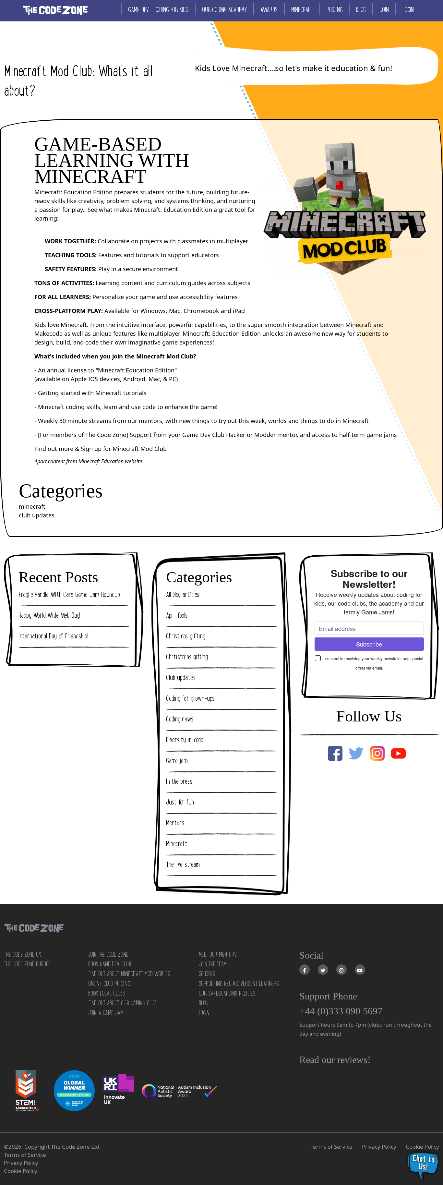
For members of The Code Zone (83, 435)
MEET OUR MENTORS (217, 954)
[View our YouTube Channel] (360, 969)
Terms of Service (331, 1146)
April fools (176, 615)
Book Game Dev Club (109, 964)
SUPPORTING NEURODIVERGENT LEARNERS (239, 983)
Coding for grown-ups (190, 698)
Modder (265, 435)
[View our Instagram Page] (341, 969)
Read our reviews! (335, 1059)
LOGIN (204, 1012)
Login (408, 9)
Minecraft (302, 9)
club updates (36, 515)
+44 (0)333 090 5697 (340, 1011)
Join (384, 9)
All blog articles (182, 595)
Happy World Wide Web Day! (49, 615)
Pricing (334, 9)
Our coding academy (224, 9)
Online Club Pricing (109, 983)
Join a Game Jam (106, 1012)
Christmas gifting (185, 636)
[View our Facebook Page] (304, 969)
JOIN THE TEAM (212, 964)
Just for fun (180, 802)
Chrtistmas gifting (187, 657)
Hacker (235, 435)
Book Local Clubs (106, 993)
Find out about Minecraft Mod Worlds (129, 973)
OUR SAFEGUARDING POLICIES (227, 993)
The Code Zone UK (22, 954)
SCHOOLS (207, 973)
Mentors (175, 823)
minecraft (32, 506)
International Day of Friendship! (53, 636)
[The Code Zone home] (34, 936)
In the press (179, 781)
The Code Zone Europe (27, 964)
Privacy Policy (379, 1146)
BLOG (203, 1003)
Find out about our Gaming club (122, 1003)
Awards (269, 9)
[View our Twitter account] (323, 969)
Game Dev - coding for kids (158, 9)
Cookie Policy (422, 1146)
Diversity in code (184, 740)
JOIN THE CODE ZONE (108, 954)
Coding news (179, 719)
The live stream (182, 864)
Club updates (181, 678)
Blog (361, 9)
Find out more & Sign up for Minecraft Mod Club (100, 449)
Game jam (177, 761)
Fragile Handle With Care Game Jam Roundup (69, 595)
